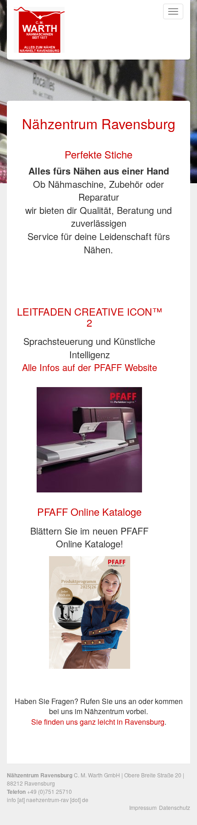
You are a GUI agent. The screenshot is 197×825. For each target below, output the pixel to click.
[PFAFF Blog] (89, 608)
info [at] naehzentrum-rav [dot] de (47, 799)
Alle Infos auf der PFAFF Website (89, 367)
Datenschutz (174, 807)
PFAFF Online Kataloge (89, 511)
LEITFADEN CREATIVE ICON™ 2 (89, 316)
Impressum (143, 807)
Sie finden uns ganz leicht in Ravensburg (97, 721)
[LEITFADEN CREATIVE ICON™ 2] (89, 438)
